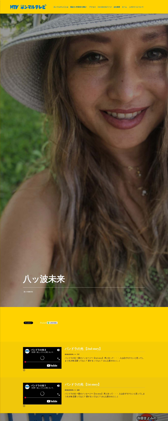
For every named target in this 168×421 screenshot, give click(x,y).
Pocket (43, 322)
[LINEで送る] (52, 322)
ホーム (124, 7)
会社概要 (117, 7)
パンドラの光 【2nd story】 (83, 348)
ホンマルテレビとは (60, 7)
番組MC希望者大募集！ (78, 7)
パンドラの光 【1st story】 (83, 384)
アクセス (92, 7)
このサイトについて (136, 7)
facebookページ (105, 7)
